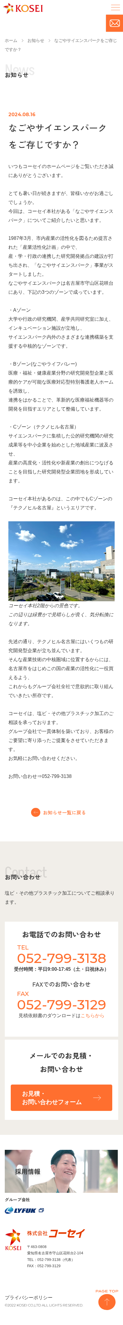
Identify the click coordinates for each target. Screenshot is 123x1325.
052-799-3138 (61, 958)
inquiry (114, 23)
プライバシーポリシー (29, 1297)
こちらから (92, 1015)
